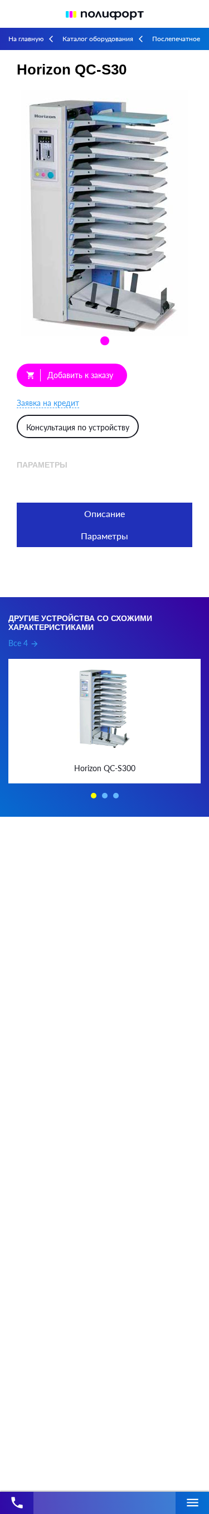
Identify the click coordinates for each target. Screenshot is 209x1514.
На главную (25, 38)
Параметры (104, 535)
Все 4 (23, 643)
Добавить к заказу (69, 375)
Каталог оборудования (97, 38)
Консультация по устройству (77, 427)
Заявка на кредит (48, 403)
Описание (104, 513)
